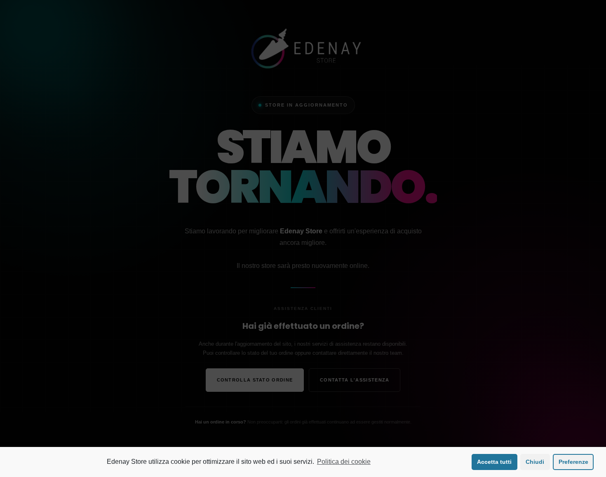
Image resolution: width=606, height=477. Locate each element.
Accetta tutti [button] (494, 461)
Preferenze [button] (573, 461)
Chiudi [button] (535, 461)
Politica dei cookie (344, 461)
